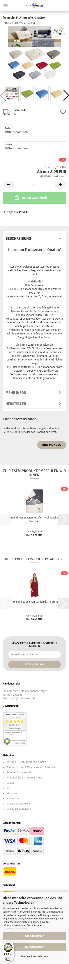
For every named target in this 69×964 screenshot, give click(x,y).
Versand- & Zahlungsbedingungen (26, 762)
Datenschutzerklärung (15, 928)
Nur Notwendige (34, 947)
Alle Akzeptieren (34, 936)
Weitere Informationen (34, 956)
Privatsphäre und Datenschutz (24, 777)
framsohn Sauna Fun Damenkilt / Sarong (34, 601)
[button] (8, 185)
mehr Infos (16, 392)
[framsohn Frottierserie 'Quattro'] (34, 52)
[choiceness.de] (35, 5)
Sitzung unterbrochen (18, 803)
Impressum (13, 798)
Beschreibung (18, 238)
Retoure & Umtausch (18, 772)
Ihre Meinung (51, 444)
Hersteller (16, 403)
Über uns (11, 793)
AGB (8, 788)
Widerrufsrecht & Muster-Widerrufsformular (31, 767)
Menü (5, 5)
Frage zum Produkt (17, 212)
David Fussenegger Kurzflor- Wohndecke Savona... (34, 519)
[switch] (8, 959)
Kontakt (10, 782)
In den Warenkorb (34, 198)
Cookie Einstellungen (18, 808)
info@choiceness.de (23, 698)
